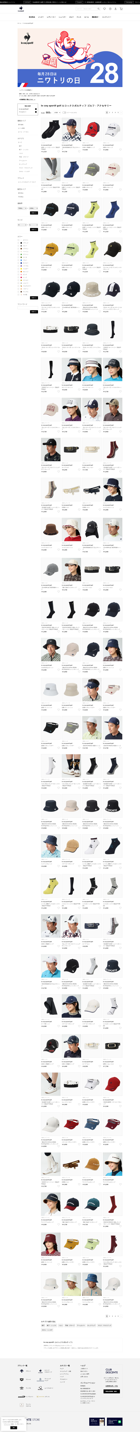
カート (119, 9)
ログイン (114, 9)
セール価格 (21, 128)
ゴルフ (71, 17)
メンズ (40, 17)
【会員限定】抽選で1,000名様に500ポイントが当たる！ (31, 2)
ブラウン (25, 248)
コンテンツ (106, 17)
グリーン (25, 254)
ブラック (25, 243)
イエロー (25, 269)
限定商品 (32, 17)
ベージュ (25, 251)
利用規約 (82, 1386)
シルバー (25, 283)
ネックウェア (23, 164)
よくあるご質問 (84, 1374)
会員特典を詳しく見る (112, 1386)
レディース (51, 17)
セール (86, 17)
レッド (25, 277)
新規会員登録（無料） (112, 1391)
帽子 (20, 146)
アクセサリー (63, 1379)
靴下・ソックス (23, 149)
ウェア (62, 1368)
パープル (25, 266)
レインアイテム (64, 1374)
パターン (25, 289)
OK (14, 1427)
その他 (25, 294)
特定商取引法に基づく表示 (87, 1391)
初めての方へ (84, 1371)
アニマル (25, 291)
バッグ (62, 1376)
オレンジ (25, 271)
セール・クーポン (23, 132)
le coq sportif (21, 9)
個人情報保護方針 (85, 1388)
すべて (20, 142)
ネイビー (25, 263)
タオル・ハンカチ (24, 171)
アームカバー (23, 160)
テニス (79, 17)
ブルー (25, 260)
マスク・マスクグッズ (25, 168)
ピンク (25, 274)
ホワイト (25, 240)
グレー (25, 246)
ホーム (19, 23)
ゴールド (25, 280)
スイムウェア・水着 (65, 1371)
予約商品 (20, 197)
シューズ (62, 17)
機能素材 (95, 17)
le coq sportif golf (28, 23)
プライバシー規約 (9, 1424)
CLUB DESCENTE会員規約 (88, 1394)
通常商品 (20, 193)
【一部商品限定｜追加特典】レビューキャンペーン (82, 2)
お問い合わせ (84, 1376)
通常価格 (20, 124)
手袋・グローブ (23, 157)
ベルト (21, 153)
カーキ (25, 257)
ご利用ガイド (84, 1368)
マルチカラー (27, 286)
